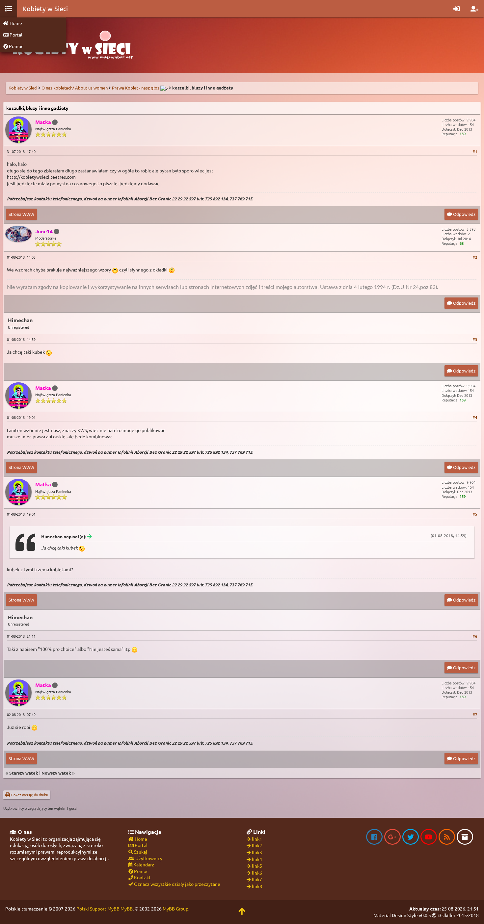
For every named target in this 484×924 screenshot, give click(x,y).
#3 (474, 339)
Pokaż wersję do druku (29, 794)
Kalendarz (143, 864)
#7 (474, 714)
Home (15, 23)
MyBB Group (175, 908)
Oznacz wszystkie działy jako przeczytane (176, 884)
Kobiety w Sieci (23, 87)
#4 (474, 417)
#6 (474, 636)
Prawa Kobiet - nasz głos (135, 87)
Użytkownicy (148, 858)
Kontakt (142, 877)
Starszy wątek (23, 773)
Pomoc (15, 46)
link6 (257, 873)
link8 (257, 886)
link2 (257, 845)
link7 (257, 879)
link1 (257, 839)
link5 (257, 866)
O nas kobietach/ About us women (74, 87)
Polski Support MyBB (98, 908)
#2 (474, 257)
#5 (474, 514)
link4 (257, 859)
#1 (474, 151)
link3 (257, 852)
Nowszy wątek (56, 773)
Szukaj (140, 852)
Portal (15, 35)
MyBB (127, 908)
